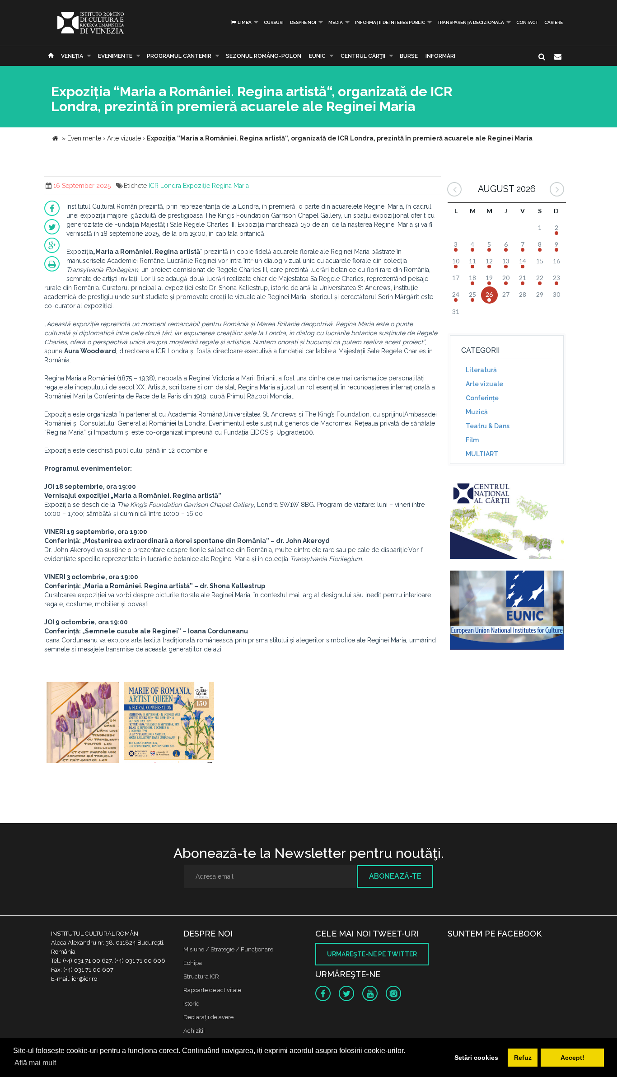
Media (335, 22)
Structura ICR (201, 976)
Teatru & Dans (487, 426)
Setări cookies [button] (476, 1057)
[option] (83, 723)
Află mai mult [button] (35, 1063)
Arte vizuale (484, 384)
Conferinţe (482, 398)
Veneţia (72, 56)
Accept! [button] (572, 1057)
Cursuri (274, 22)
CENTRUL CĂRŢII (363, 56)
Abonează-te (395, 876)
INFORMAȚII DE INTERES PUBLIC (390, 22)
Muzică (477, 412)
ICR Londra (165, 185)
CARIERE (553, 22)
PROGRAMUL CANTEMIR (179, 56)
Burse (409, 56)
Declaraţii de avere (208, 1017)
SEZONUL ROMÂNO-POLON (263, 56)
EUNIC (317, 56)
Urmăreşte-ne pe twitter (372, 954)
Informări (440, 56)
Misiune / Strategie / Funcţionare (228, 949)
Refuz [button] (523, 1057)
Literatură (481, 370)
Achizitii (194, 1030)
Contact (527, 22)
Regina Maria (230, 185)
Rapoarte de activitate (212, 990)
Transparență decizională (470, 22)
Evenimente (115, 56)
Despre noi (303, 22)
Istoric (191, 1003)
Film (472, 440)
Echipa (192, 963)
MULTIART (482, 454)
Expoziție (196, 185)
